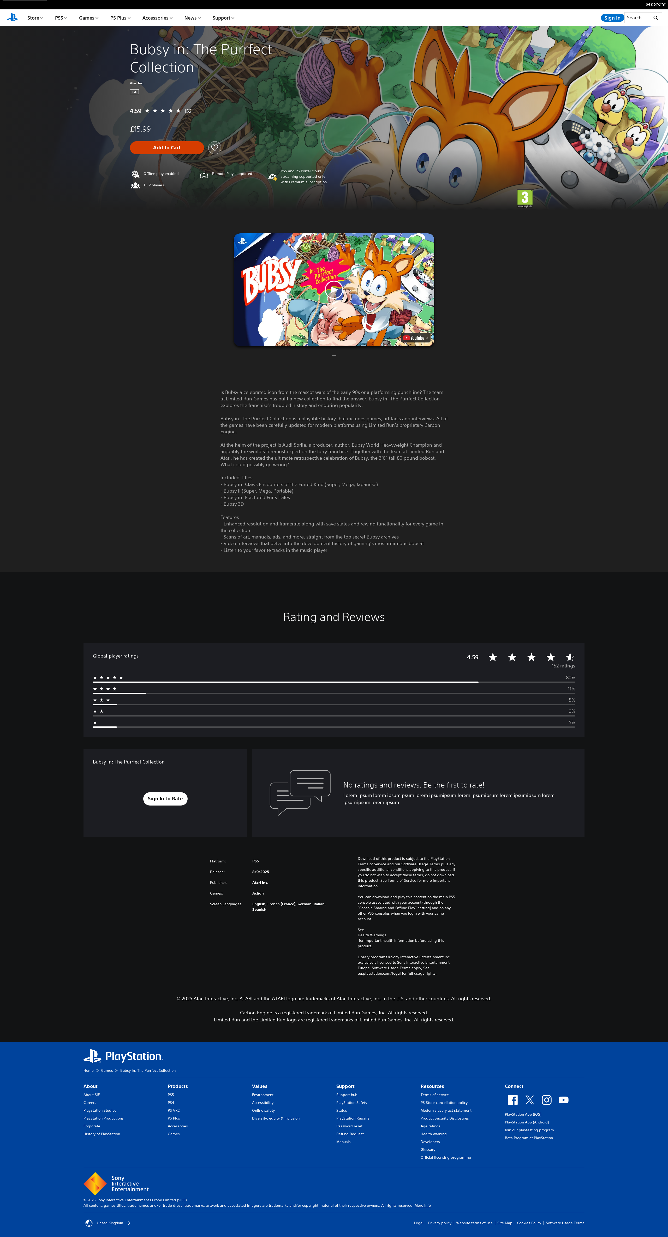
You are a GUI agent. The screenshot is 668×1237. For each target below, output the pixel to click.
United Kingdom (110, 1223)
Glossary (428, 1149)
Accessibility (262, 1102)
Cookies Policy (529, 1223)
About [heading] (91, 1086)
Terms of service (435, 1094)
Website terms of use (474, 1223)
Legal (419, 1223)
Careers (90, 1102)
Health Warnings (372, 935)
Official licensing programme (446, 1157)
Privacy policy (439, 1223)
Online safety (263, 1110)
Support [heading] (345, 1086)
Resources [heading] (432, 1086)
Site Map (504, 1223)
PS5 (59, 18)
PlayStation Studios (100, 1110)
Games (86, 18)
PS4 (171, 1102)
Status (341, 1110)
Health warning (434, 1134)
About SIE (92, 1094)
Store (33, 18)
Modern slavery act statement (446, 1110)
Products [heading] (178, 1086)
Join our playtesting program (529, 1130)
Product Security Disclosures (445, 1118)
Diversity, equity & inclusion (276, 1118)
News (190, 18)
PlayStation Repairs (352, 1118)
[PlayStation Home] (12, 18)
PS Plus (118, 18)
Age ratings (430, 1126)
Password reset (349, 1126)
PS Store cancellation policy (444, 1102)
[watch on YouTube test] (416, 337)
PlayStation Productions (104, 1118)
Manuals (343, 1141)
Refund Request (350, 1134)
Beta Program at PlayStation (529, 1137)
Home (89, 1070)
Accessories (155, 18)
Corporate (92, 1126)
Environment (262, 1094)
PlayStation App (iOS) (523, 1114)
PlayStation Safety (351, 1102)
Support (221, 18)
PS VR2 (174, 1110)
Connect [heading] (514, 1086)
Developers (430, 1141)
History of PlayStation (102, 1134)
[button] (334, 289)
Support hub (346, 1094)
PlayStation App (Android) (527, 1122)
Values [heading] (259, 1086)
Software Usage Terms (565, 1223)
